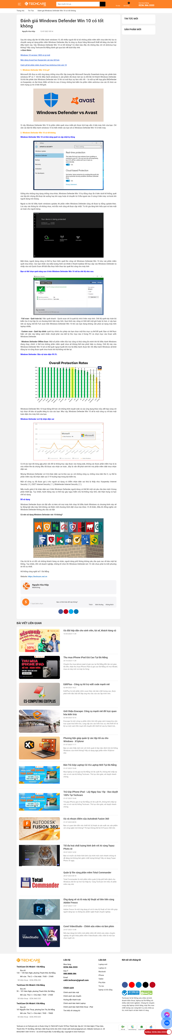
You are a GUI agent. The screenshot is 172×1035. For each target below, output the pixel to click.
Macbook (102, 972)
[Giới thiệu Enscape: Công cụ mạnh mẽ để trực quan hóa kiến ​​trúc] (39, 721)
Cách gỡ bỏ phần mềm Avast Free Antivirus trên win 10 (43, 65)
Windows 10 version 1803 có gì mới (35, 55)
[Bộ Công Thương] (131, 993)
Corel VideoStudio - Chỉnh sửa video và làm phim (88, 926)
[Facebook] (125, 985)
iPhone (101, 975)
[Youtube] (132, 985)
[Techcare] (35, 4)
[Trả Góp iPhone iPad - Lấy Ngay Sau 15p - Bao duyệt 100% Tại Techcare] (39, 801)
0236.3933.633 (35, 1017)
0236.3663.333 (35, 998)
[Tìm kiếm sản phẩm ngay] (102, 4)
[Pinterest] (152, 985)
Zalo (167, 1023)
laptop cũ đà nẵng (105, 990)
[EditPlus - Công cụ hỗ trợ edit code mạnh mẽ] (39, 694)
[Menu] (19, 4)
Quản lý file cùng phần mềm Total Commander (87, 872)
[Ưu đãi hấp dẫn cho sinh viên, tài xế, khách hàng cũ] (39, 640)
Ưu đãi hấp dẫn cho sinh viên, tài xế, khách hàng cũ (89, 630)
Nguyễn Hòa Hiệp (28, 31)
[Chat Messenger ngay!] (167, 1014)
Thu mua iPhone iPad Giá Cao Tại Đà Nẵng (85, 657)
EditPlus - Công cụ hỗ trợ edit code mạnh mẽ (86, 684)
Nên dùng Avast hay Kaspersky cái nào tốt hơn (39, 60)
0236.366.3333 (146, 5)
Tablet (101, 979)
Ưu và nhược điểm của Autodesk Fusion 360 (86, 818)
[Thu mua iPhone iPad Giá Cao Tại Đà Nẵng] (39, 667)
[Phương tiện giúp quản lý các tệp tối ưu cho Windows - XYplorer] (39, 748)
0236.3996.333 (35, 980)
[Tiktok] (145, 985)
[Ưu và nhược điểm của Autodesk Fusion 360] (39, 828)
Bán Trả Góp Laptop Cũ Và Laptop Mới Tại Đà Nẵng (90, 765)
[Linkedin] (139, 985)
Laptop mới (103, 964)
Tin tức (101, 986)
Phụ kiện (102, 982)
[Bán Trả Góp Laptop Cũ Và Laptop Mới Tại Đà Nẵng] (39, 774)
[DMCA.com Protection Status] (146, 993)
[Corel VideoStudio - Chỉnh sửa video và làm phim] (39, 936)
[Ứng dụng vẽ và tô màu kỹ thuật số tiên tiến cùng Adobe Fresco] (39, 909)
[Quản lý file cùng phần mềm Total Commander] (39, 882)
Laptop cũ (102, 968)
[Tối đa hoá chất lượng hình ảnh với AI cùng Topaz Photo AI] (39, 855)
